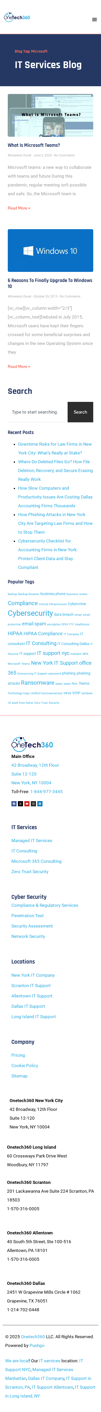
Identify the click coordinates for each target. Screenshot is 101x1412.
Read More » (19, 208)
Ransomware (37, 682)
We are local (17, 1360)
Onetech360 (33, 1336)
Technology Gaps (19, 693)
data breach (64, 614)
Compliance (23, 603)
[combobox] (37, 412)
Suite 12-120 (24, 774)
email (78, 615)
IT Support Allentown (52, 1387)
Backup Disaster (28, 594)
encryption (54, 624)
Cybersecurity (30, 613)
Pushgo (37, 1345)
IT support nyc (53, 653)
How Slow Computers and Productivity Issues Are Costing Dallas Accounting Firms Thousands (55, 497)
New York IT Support (54, 663)
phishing (69, 673)
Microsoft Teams (19, 663)
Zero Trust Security (46, 703)
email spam (34, 623)
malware (76, 654)
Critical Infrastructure (53, 604)
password (54, 673)
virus (67, 693)
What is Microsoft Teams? (34, 145)
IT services (49, 1360)
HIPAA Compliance (43, 633)
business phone (53, 594)
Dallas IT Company (46, 1378)
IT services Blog (48, 65)
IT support (27, 653)
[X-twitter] (20, 803)
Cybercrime (77, 604)
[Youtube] (27, 803)
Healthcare (82, 624)
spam (59, 683)
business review (77, 594)
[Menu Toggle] (94, 19)
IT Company (71, 634)
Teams (84, 683)
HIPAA (15, 633)
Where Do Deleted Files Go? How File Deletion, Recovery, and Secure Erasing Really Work (55, 470)
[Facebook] (14, 803)
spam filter (71, 683)
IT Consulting (41, 643)
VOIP (76, 693)
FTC (71, 624)
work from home (22, 703)
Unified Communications (46, 693)
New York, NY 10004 (31, 782)
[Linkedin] (39, 803)
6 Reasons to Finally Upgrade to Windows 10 (50, 283)
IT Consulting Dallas (73, 644)
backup (12, 594)
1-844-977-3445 (46, 791)
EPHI (65, 624)
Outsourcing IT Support (32, 673)
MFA (85, 654)
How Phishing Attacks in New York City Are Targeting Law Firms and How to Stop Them (55, 523)
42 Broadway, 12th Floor (35, 765)
